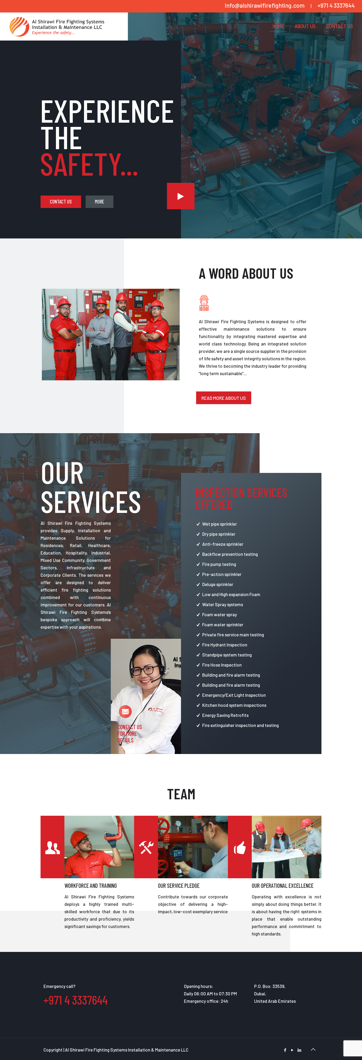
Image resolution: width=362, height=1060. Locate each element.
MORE (99, 201)
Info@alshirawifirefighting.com (264, 5)
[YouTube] (292, 1050)
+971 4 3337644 (336, 5)
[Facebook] (285, 1050)
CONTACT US (61, 201)
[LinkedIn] (299, 1050)
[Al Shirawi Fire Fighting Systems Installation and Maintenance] (57, 25)
